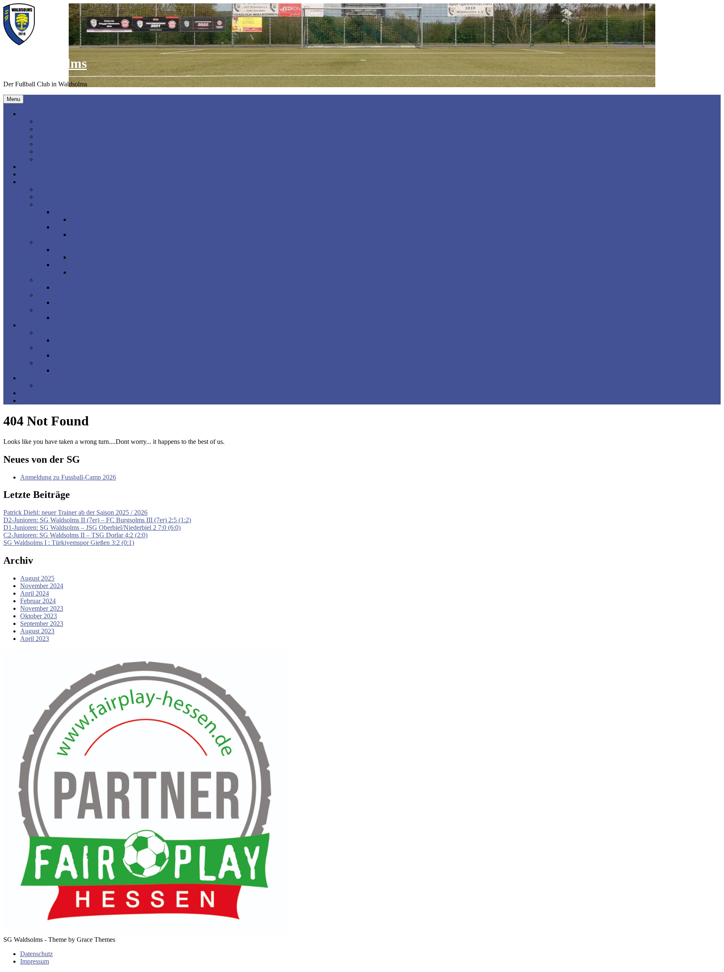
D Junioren (51, 242)
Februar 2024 (38, 600)
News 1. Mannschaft (81, 340)
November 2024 (41, 585)
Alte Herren (36, 377)
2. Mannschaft (56, 347)
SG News (33, 166)
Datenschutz (36, 953)
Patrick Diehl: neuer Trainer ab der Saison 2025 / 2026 (75, 512)
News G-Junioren (77, 317)
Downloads (52, 151)
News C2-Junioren (95, 234)
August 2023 (37, 631)
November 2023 (41, 608)
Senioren (32, 325)
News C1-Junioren (95, 219)
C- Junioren (52, 204)
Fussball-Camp (57, 136)
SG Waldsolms (45, 63)
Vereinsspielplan (41, 174)
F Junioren (51, 294)
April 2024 (34, 593)
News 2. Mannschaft (81, 355)
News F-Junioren (76, 302)
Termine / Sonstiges (63, 144)
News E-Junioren (77, 287)
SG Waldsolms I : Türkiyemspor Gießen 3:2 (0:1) (68, 542)
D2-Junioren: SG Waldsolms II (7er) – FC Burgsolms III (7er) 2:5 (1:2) (97, 520)
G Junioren (51, 310)
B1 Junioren (53, 196)
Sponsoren (34, 393)
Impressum (34, 961)
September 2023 (41, 623)
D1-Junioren (70, 249)
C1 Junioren (70, 211)
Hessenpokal (37, 400)
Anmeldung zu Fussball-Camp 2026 (68, 477)
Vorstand (48, 121)
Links (44, 159)
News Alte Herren (61, 385)
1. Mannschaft (56, 332)
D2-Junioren (70, 264)
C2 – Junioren (72, 227)
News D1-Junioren (95, 257)
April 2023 (34, 638)
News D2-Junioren (95, 272)
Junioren (31, 181)
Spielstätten (52, 128)
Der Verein (34, 113)
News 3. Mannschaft (81, 370)
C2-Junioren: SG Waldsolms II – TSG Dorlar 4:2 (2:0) (75, 535)
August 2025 (37, 578)
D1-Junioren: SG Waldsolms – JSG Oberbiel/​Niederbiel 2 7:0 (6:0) (92, 527)
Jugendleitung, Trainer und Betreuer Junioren (96, 189)
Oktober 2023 (38, 615)
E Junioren (51, 279)
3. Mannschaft (56, 362)
